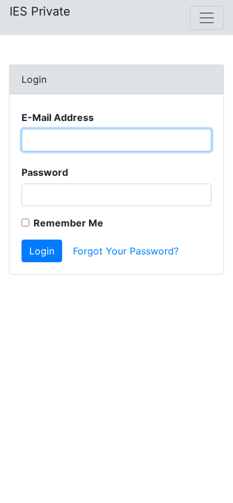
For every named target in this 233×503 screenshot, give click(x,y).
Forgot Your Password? (126, 251)
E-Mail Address (58, 117)
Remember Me (68, 223)
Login (41, 251)
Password (45, 172)
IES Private (40, 11)
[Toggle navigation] (206, 18)
